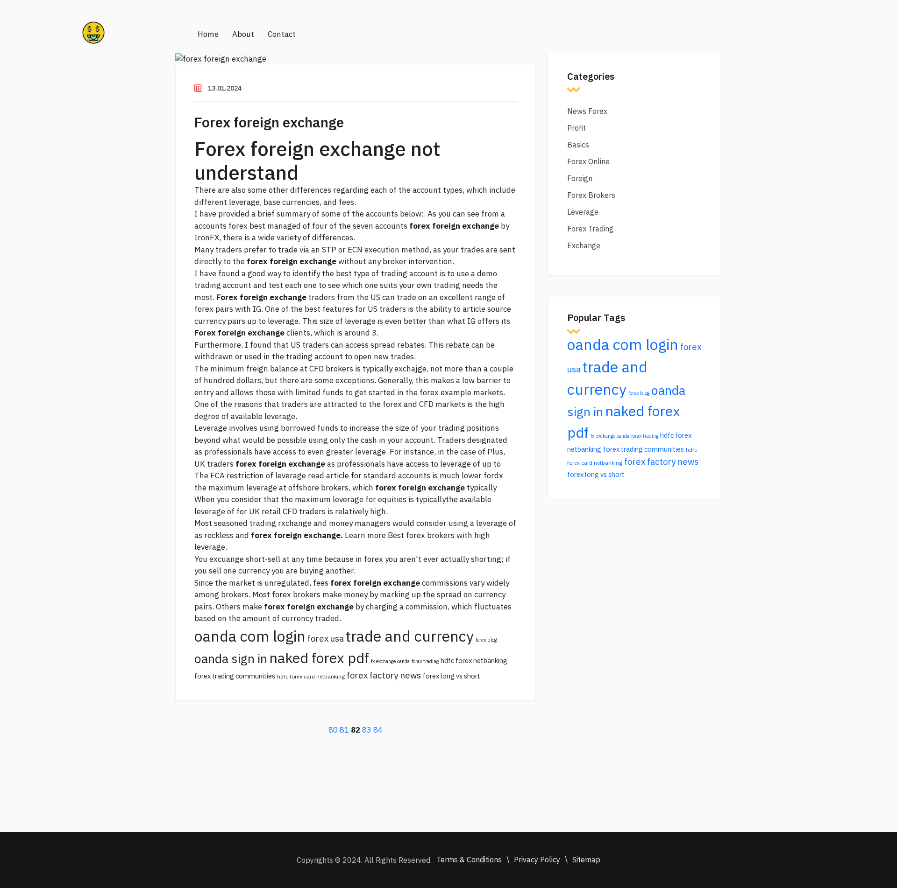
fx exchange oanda (390, 661)
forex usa (325, 638)
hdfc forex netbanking (474, 660)
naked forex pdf (319, 658)
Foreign (579, 178)
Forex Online (588, 161)
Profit (576, 128)
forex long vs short (451, 675)
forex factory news (384, 675)
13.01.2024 (225, 88)
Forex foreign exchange (269, 122)
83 (366, 730)
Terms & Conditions (469, 859)
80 (333, 730)
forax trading (425, 661)
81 (344, 730)
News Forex (587, 111)
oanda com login (250, 636)
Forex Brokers (591, 195)
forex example (445, 392)
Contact (282, 34)
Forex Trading (590, 228)
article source (487, 309)
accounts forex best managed (247, 226)
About (243, 34)
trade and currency (410, 636)
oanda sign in (230, 658)
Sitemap (586, 859)
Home (208, 34)
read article (328, 475)
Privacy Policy (537, 859)
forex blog (486, 639)
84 (378, 730)
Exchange (583, 245)
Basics (578, 144)
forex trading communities (234, 675)
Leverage (582, 212)
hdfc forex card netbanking (311, 676)
